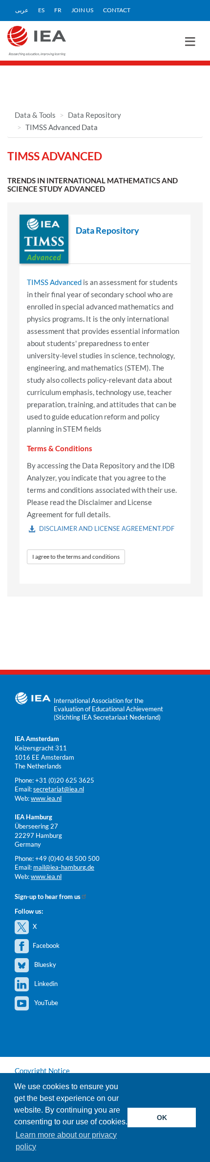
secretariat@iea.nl (58, 789)
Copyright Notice (42, 1070)
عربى (21, 10)
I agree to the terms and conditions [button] (76, 556)
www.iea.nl (46, 798)
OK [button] (162, 1117)
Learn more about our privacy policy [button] (66, 1141)
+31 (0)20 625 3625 (64, 780)
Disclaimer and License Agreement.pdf (106, 528)
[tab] (105, 239)
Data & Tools (35, 114)
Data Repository (94, 114)
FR (58, 10)
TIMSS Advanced (54, 282)
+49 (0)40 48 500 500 (67, 858)
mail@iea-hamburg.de (63, 867)
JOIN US (82, 10)
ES (41, 10)
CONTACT (116, 10)
